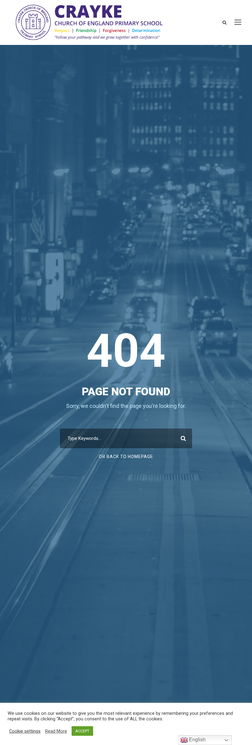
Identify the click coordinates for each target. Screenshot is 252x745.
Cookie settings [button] (25, 731)
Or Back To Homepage (126, 456)
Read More (56, 731)
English (197, 739)
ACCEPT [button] (82, 731)
